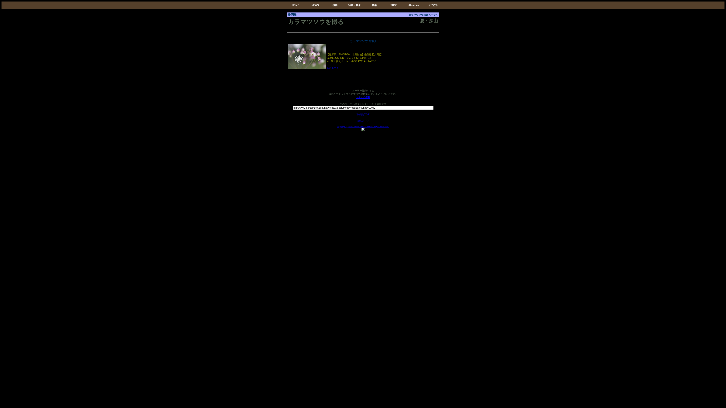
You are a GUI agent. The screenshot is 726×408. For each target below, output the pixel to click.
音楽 (374, 5)
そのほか (433, 5)
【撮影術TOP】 (363, 121)
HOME (295, 5)
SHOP (393, 5)
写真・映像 (354, 5)
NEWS (315, 5)
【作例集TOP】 (363, 114)
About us (413, 5)
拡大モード (333, 67)
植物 (335, 5)
